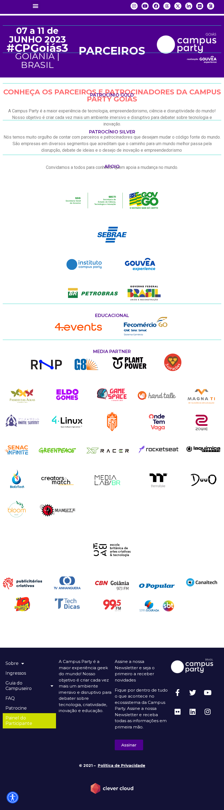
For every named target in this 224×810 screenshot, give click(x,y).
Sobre (12, 663)
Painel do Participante (18, 720)
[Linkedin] (192, 711)
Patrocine (16, 708)
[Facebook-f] (177, 692)
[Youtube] (207, 692)
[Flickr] (177, 711)
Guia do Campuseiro (18, 685)
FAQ (10, 698)
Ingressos (15, 673)
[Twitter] (192, 692)
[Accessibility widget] (13, 797)
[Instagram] (207, 711)
